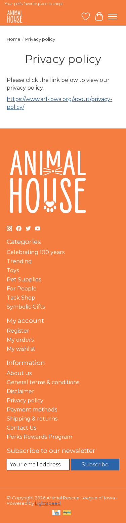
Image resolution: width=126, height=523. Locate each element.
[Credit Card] (56, 513)
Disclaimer (20, 391)
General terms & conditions (43, 382)
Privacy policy (25, 400)
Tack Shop (21, 298)
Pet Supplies (24, 279)
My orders (20, 340)
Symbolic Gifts (26, 307)
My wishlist (21, 349)
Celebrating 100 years (36, 252)
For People (22, 288)
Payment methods (32, 409)
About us (19, 373)
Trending (19, 261)
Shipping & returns (32, 419)
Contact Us (21, 428)
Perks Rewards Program (39, 437)
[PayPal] (67, 513)
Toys (13, 270)
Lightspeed (47, 503)
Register (18, 331)
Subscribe (95, 464)
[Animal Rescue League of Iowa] (15, 16)
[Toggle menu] (112, 16)
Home (13, 39)
